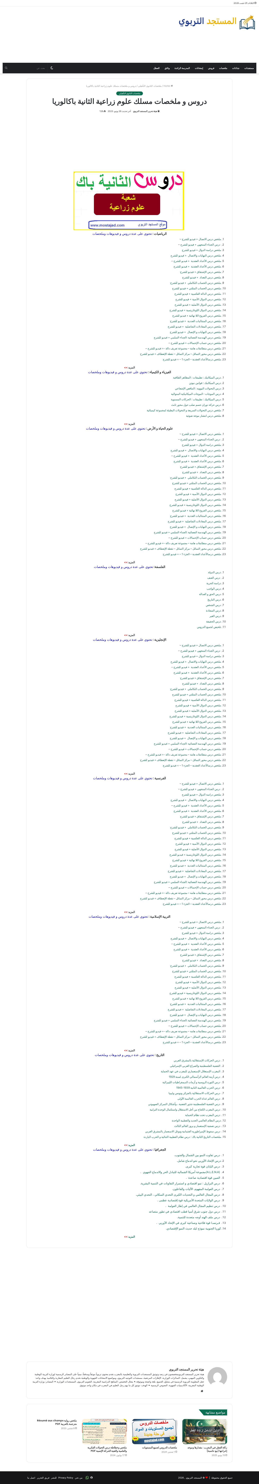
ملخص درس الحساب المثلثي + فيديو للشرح (196, 288)
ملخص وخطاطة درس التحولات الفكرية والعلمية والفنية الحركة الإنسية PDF (107, 1449)
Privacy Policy (65, 1477)
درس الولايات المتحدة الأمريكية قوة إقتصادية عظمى (190, 1200)
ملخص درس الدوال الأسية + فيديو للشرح (198, 299)
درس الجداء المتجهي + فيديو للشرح (200, 244)
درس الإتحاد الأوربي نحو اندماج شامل (199, 1160)
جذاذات (235, 68)
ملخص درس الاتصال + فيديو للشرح (201, 239)
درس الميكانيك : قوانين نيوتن (205, 383)
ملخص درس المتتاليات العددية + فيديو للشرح (195, 321)
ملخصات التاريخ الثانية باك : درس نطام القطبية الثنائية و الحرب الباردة (182, 1137)
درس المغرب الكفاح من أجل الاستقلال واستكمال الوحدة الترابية (185, 1109)
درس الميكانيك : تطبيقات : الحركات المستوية (195, 399)
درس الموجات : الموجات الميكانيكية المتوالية (195, 394)
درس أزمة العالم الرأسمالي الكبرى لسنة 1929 (194, 1076)
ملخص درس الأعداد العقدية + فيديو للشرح (197, 261)
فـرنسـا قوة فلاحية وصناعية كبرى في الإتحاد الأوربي (189, 1223)
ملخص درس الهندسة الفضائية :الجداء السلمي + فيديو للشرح (187, 337)
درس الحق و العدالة (210, 594)
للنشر (54, 1477)
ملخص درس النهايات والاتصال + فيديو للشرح (196, 255)
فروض (211, 68)
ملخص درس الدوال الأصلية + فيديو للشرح (198, 304)
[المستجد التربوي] (217, 22)
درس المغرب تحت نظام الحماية (202, 1115)
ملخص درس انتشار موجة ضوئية (203, 415)
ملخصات (223, 68)
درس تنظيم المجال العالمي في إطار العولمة (194, 1206)
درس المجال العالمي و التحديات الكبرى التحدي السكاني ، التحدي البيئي (179, 1194)
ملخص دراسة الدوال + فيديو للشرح (201, 250)
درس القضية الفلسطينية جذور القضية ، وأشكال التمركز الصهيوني (184, 1104)
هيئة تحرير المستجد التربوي (145, 111)
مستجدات (249, 68)
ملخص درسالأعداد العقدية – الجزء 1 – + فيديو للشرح (192, 359)
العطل (156, 68)
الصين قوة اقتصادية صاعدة (204, 1177)
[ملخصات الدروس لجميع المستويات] (154, 1431)
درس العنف (214, 577)
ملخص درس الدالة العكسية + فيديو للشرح (197, 293)
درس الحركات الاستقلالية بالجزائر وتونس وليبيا (194, 1093)
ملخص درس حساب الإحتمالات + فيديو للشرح (196, 343)
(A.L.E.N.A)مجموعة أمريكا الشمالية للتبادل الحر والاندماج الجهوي (181, 1172)
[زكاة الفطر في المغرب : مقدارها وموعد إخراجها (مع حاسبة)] (204, 1431)
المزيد (131, 1145)
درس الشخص (213, 605)
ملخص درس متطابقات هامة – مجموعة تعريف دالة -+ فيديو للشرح (184, 348)
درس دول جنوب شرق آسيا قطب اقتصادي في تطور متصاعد (185, 1211)
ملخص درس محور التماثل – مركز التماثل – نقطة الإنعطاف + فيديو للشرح (180, 354)
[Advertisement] (86, 34)
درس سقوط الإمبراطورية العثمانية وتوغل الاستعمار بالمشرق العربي (182, 1131)
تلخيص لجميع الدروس (209, 627)
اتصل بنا (31, 1477)
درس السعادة (213, 610)
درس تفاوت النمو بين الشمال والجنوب (198, 1155)
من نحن (78, 1477)
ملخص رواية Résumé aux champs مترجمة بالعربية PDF (57, 1422)
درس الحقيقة (213, 621)
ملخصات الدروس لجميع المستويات (159, 1447)
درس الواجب (214, 588)
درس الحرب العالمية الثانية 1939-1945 (198, 1087)
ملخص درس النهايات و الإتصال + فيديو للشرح (195, 332)
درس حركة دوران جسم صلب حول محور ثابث (196, 404)
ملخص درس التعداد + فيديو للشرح (201, 277)
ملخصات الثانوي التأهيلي (150, 85)
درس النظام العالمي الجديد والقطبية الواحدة (196, 1120)
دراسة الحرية (213, 583)
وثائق (167, 68)
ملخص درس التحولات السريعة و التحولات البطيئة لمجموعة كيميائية (183, 410)
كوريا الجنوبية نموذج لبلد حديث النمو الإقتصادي (194, 1228)
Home (167, 85)
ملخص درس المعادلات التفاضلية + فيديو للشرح (194, 326)
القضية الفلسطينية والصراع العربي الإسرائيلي (195, 1065)
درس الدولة (214, 572)
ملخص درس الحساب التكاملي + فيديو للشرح (195, 282)
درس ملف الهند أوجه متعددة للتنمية (199, 1217)
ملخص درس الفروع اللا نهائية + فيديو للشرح (196, 315)
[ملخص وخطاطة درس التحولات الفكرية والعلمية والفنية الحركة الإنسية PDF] (104, 1431)
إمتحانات (199, 68)
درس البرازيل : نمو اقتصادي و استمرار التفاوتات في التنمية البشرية (181, 1183)
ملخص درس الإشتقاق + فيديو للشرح (200, 272)
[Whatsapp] (87, 1478)
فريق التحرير (43, 1477)
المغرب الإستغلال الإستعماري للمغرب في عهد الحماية (191, 1071)
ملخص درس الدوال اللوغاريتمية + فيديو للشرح (195, 310)
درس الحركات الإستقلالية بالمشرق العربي (197, 1060)
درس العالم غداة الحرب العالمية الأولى (199, 1098)
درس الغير (215, 616)
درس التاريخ (214, 599)
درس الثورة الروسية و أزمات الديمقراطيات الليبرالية (191, 1082)
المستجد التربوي (194, 1477)
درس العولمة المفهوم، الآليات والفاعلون (197, 1189)
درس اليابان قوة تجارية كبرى (203, 1166)
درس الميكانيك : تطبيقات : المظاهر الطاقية (197, 377)
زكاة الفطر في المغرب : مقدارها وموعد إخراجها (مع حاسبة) (207, 1449)
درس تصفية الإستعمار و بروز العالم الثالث (197, 1126)
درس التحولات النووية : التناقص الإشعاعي (197, 388)
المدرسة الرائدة (182, 68)
